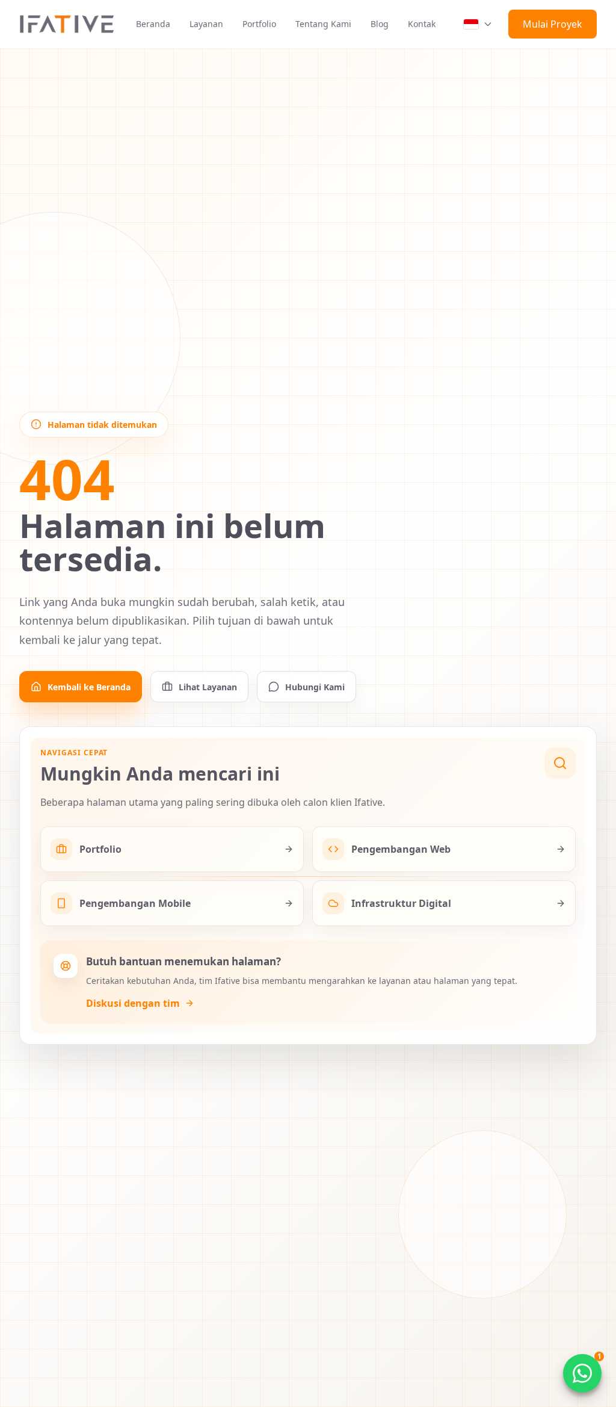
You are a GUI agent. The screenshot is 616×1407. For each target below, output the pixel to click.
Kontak (422, 23)
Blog (380, 23)
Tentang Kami (323, 23)
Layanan (206, 23)
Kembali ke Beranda (89, 687)
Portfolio (259, 23)
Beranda (153, 23)
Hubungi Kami (315, 687)
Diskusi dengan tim (133, 1003)
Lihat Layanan (208, 687)
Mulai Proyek (552, 24)
